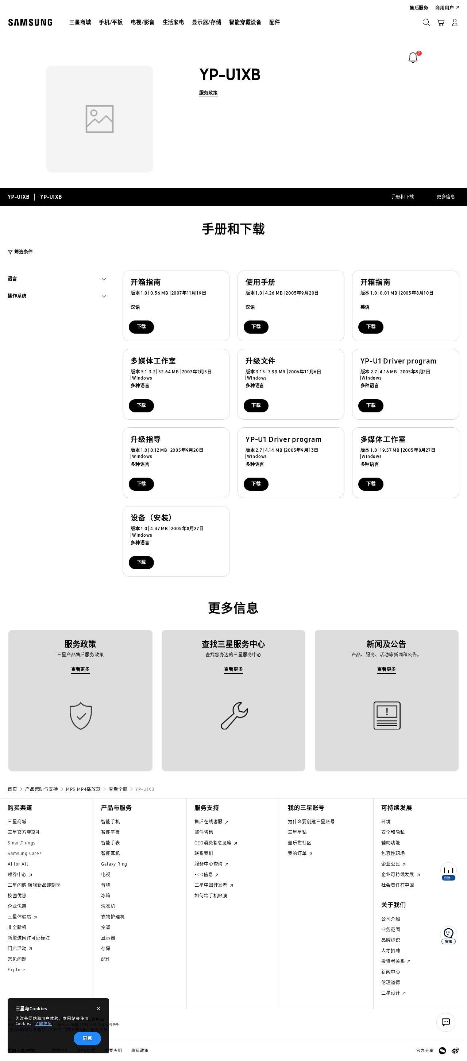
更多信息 (446, 196)
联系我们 (203, 853)
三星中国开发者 (211, 885)
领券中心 (18, 874)
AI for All (18, 864)
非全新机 (17, 927)
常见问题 (17, 959)
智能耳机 (110, 853)
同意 (87, 1038)
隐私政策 (139, 1050)
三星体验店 (20, 917)
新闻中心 (390, 972)
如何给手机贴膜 (210, 895)
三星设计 (391, 993)
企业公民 (391, 864)
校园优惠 (17, 895)
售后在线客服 (209, 821)
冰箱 (106, 895)
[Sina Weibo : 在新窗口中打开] (455, 1050)
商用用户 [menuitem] (444, 8)
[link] (413, 57)
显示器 (108, 938)
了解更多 (43, 1023)
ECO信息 (204, 874)
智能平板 (110, 832)
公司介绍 (390, 919)
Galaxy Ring (114, 864)
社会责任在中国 (397, 885)
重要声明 (113, 1050)
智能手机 (110, 821)
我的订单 (298, 853)
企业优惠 (17, 906)
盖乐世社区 (299, 843)
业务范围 (390, 929)
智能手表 (110, 843)
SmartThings (21, 843)
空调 (106, 927)
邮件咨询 (203, 832)
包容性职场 (393, 853)
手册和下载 (402, 196)
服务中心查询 (209, 864)
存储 (106, 948)
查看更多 (80, 669)
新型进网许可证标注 (29, 938)
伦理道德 (390, 982)
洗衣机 (108, 906)
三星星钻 (297, 832)
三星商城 (17, 821)
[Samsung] (30, 22)
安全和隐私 (393, 832)
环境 (386, 821)
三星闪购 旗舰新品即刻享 (34, 885)
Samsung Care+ (25, 853)
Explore (16, 969)
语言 (12, 279)
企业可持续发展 (398, 874)
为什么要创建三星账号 (311, 821)
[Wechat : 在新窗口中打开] (442, 1050)
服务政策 (208, 93)
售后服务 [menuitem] (419, 8)
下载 (141, 326)
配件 (106, 959)
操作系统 (17, 296)
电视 (106, 874)
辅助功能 (390, 843)
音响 (106, 885)
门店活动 (18, 948)
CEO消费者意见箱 (213, 843)
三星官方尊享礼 (24, 832)
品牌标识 (390, 940)
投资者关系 (393, 961)
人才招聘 (390, 950)
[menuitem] (80, 23)
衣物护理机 (112, 917)
